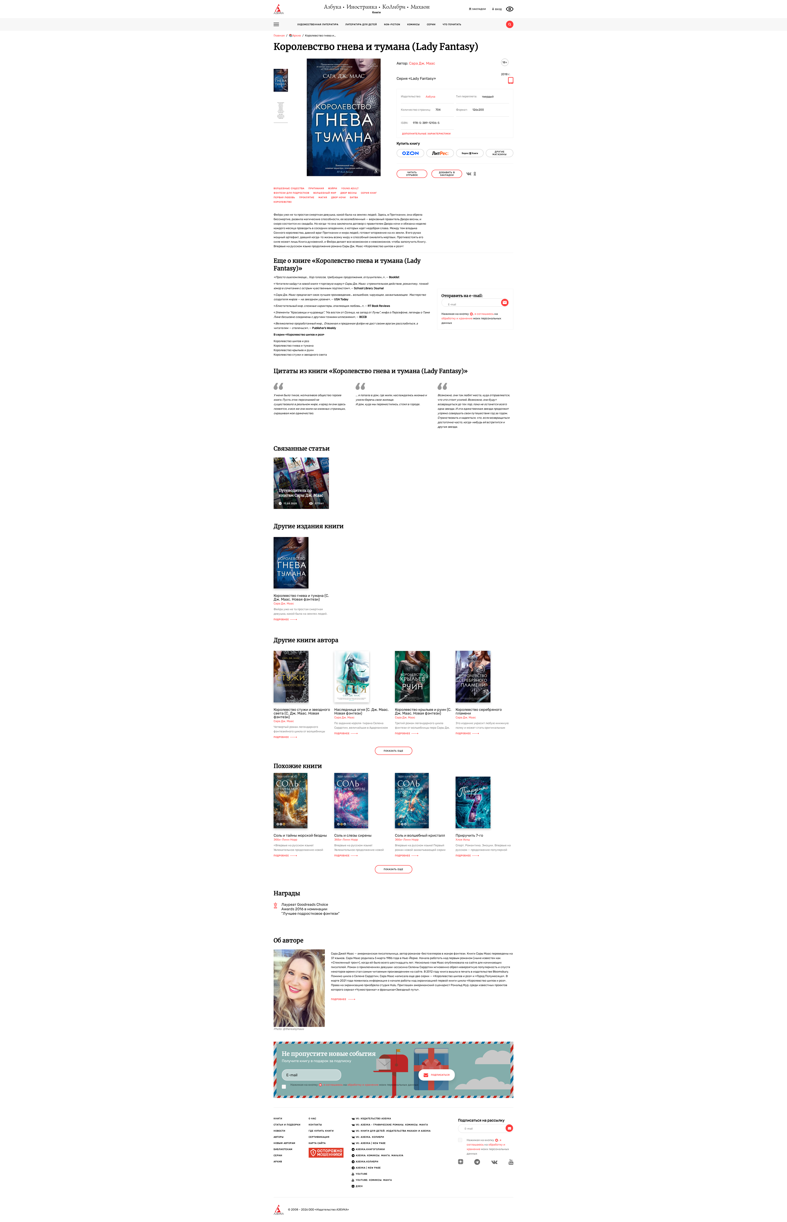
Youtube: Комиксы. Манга (374, 1180)
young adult (350, 188)
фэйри (332, 188)
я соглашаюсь (484, 314)
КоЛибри (393, 7)
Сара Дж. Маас (422, 63)
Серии (431, 24)
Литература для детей (361, 24)
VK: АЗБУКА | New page (371, 1143)
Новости (279, 1131)
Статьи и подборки (287, 1124)
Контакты (315, 1124)
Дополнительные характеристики (426, 133)
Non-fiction (392, 24)
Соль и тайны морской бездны (300, 835)
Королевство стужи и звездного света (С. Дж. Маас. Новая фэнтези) (302, 713)
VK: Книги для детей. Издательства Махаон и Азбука (393, 1131)
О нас (312, 1118)
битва (354, 197)
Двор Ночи (338, 197)
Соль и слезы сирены (353, 835)
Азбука (332, 7)
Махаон (419, 7)
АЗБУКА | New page (368, 1167)
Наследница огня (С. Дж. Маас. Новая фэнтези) (361, 711)
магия (322, 197)
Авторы (279, 1137)
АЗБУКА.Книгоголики (370, 1149)
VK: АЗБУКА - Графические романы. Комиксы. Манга (392, 1124)
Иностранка (361, 7)
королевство (283, 202)
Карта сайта (317, 1143)
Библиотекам (283, 1149)
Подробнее (281, 619)
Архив (278, 1161)
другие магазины (499, 153)
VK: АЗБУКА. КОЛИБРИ (370, 1137)
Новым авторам (284, 1143)
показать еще (393, 751)
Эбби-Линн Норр (285, 839)
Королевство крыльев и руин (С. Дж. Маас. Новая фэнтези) (423, 711)
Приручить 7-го (469, 835)
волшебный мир (324, 193)
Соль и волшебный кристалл (420, 835)
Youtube (361, 1174)
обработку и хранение (457, 318)
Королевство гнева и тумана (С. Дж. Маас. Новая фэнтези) (301, 597)
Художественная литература (317, 24)
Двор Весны (348, 193)
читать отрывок (412, 173)
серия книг (369, 193)
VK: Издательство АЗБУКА (373, 1118)
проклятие (306, 197)
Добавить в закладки (447, 173)
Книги (376, 12)
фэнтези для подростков (291, 193)
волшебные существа (289, 188)
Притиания (316, 188)
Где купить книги (321, 1131)
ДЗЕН (359, 1186)
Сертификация (319, 1137)
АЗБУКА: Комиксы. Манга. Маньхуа (379, 1155)
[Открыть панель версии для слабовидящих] (509, 9)
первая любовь (284, 197)
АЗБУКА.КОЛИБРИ (367, 1161)
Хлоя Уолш (463, 839)
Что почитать (452, 24)
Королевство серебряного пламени (479, 711)
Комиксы (413, 24)
